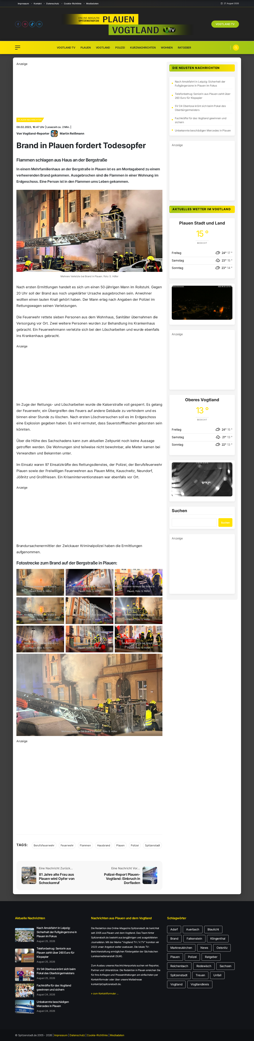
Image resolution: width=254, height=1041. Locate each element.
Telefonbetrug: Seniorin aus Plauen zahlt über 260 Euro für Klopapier (202, 95)
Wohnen (167, 47)
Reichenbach (179, 966)
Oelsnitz (222, 947)
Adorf (174, 929)
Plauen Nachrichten (29, 119)
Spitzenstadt (152, 845)
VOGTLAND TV (225, 24)
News (204, 947)
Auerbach (192, 929)
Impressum (23, 3)
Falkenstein (194, 938)
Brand (174, 938)
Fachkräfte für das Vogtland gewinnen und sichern (200, 120)
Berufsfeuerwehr (44, 845)
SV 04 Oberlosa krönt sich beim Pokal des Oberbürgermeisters (200, 108)
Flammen (85, 845)
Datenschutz (52, 3)
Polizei (120, 47)
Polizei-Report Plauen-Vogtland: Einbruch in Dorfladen (122, 878)
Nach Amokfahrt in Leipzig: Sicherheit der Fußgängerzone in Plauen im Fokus (200, 83)
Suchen (179, 511)
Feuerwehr (67, 845)
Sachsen (226, 966)
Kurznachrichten (143, 47)
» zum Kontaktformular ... (105, 993)
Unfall (217, 975)
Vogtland (103, 47)
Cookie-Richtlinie (72, 3)
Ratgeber (184, 47)
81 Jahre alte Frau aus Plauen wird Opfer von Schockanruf (56, 878)
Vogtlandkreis (200, 984)
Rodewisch (203, 966)
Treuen (200, 975)
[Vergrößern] (228, 290)
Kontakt (37, 3)
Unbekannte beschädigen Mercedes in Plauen (203, 130)
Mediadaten (92, 3)
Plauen (86, 47)
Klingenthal (217, 938)
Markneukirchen (181, 947)
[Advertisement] (81, 90)
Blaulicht (213, 929)
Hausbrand (103, 845)
